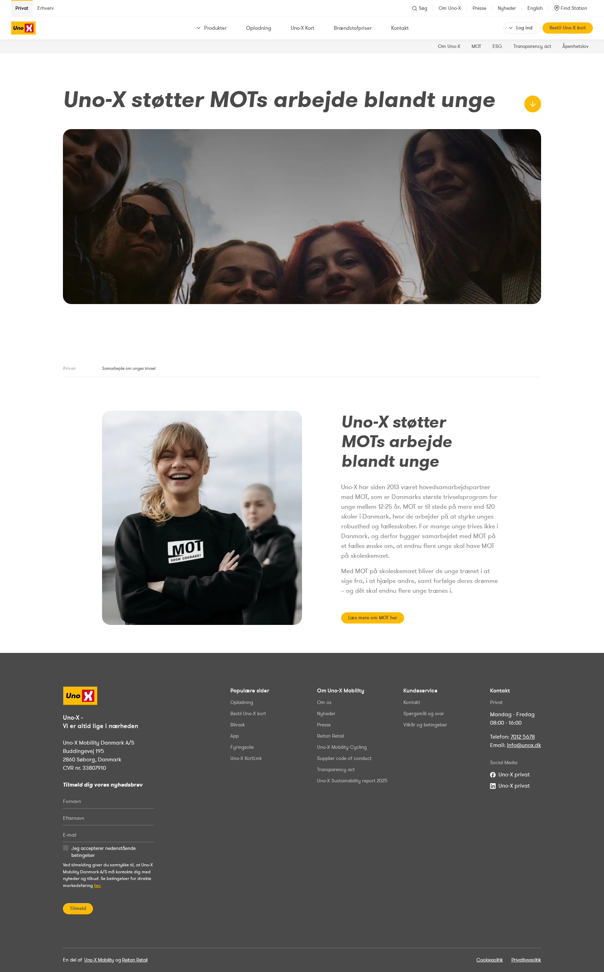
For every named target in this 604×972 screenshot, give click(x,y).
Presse (479, 8)
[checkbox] (66, 848)
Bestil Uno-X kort (567, 27)
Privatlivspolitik (526, 960)
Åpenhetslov (575, 46)
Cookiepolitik (489, 960)
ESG (497, 46)
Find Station (574, 8)
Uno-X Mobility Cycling (342, 747)
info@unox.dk (524, 745)
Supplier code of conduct (344, 758)
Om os (324, 702)
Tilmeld (78, 908)
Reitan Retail (330, 736)
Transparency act (532, 46)
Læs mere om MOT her (372, 617)
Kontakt (400, 27)
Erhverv (45, 8)
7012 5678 (523, 737)
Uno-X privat (514, 775)
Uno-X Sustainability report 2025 (352, 780)
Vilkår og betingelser (425, 724)
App (234, 736)
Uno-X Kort (302, 27)
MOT (476, 46)
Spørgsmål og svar (423, 713)
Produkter (215, 27)
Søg (423, 8)
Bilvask (237, 724)
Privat (21, 8)
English (535, 8)
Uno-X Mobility (99, 960)
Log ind (524, 27)
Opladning (258, 27)
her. (97, 885)
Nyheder (507, 8)
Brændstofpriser (353, 27)
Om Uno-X (450, 8)
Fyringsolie (242, 747)
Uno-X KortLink (246, 758)
